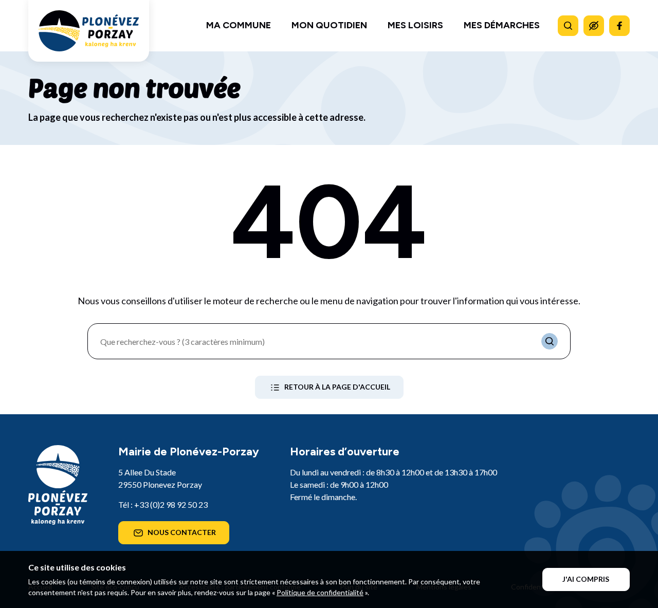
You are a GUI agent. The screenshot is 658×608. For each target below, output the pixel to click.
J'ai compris (585, 579)
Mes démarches (502, 25)
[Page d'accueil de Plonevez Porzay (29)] (88, 31)
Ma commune (238, 25)
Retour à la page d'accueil (337, 386)
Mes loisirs (415, 25)
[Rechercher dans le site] (568, 25)
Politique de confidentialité (320, 592)
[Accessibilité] (593, 25)
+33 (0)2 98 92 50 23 (171, 504)
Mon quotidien (329, 25)
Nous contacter (182, 532)
